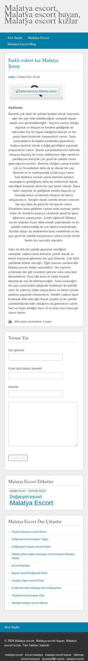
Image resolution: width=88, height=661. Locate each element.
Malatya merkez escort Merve (30, 603)
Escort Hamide (21, 565)
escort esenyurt (30, 659)
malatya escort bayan (58, 654)
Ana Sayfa (14, 38)
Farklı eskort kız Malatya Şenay (33, 63)
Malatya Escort (38, 38)
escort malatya (34, 654)
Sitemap (79, 654)
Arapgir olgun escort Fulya (28, 580)
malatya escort (14, 654)
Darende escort (37, 490)
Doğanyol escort (26, 496)
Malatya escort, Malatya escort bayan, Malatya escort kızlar (43, 14)
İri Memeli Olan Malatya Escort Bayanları (36, 588)
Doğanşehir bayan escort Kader (31, 546)
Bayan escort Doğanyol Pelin (29, 573)
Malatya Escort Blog (21, 44)
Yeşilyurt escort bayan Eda (28, 595)
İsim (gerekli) (16, 350)
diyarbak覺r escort (53, 659)
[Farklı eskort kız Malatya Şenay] (36, 91)
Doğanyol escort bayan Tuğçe (30, 539)
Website (13, 387)
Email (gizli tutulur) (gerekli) (25, 368)
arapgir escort (17, 490)
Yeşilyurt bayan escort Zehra (29, 531)
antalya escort (75, 659)
